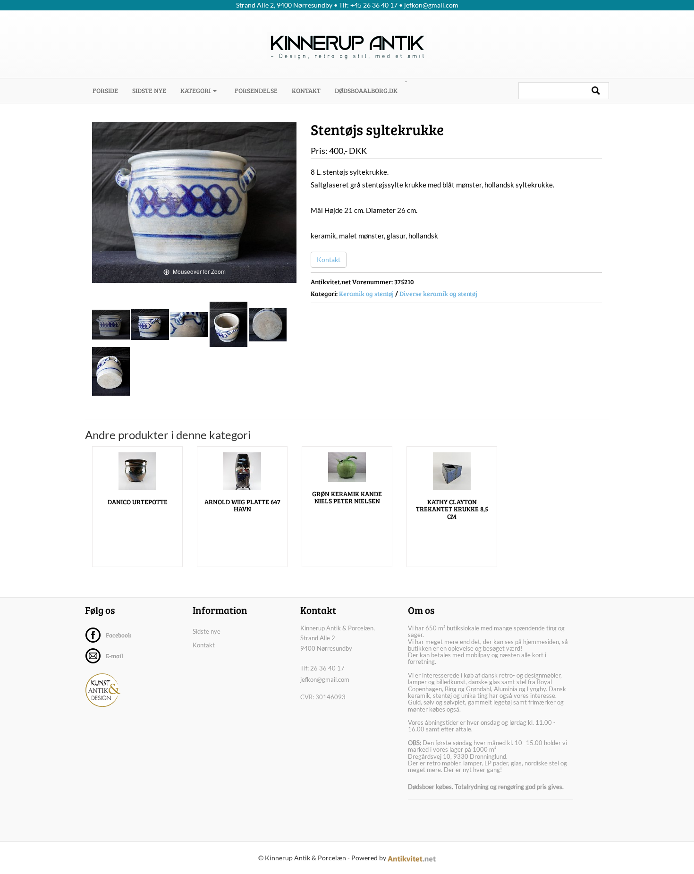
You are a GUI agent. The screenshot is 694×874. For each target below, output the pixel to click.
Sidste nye (149, 90)
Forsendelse (256, 90)
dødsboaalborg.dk (366, 90)
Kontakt (306, 90)
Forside (109, 90)
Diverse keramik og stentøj (438, 293)
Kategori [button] (196, 90)
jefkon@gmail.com (324, 679)
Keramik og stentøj (366, 293)
